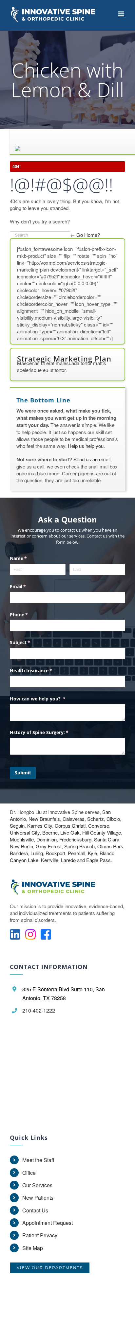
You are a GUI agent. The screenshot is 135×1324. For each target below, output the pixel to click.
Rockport (55, 853)
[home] (56, 893)
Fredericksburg (75, 839)
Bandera (19, 853)
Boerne (50, 832)
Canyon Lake (24, 859)
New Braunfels (44, 818)
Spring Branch (79, 846)
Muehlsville (22, 839)
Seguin (17, 825)
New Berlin (21, 846)
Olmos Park (110, 846)
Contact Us (35, 1210)
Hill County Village (101, 832)
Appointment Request (47, 1223)
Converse (98, 825)
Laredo (68, 859)
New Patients (37, 1197)
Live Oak (70, 832)
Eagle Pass (98, 859)
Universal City (25, 832)
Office (29, 1172)
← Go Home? (85, 234)
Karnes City (39, 825)
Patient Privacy (39, 1235)
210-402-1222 (38, 1010)
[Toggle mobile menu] (121, 13)
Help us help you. (86, 445)
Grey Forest (49, 846)
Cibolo (113, 818)
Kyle (92, 853)
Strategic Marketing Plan (64, 358)
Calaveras (74, 818)
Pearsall (76, 853)
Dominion (46, 839)
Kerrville (49, 859)
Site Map (32, 1248)
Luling (36, 853)
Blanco (107, 853)
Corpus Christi (70, 825)
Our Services (37, 1185)
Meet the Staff (38, 1160)
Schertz (95, 818)
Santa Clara (106, 839)
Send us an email (91, 459)
